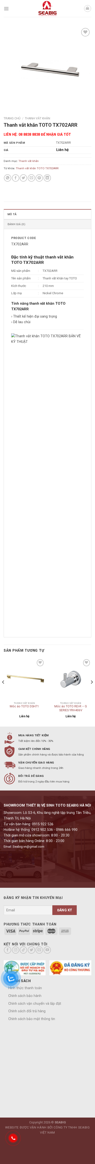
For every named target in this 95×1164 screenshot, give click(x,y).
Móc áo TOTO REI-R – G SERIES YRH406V (70, 708)
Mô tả (12, 214)
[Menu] (6, 8)
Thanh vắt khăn (37, 118)
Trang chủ (12, 118)
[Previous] (3, 692)
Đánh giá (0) (16, 224)
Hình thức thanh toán (25, 988)
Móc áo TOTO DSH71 (24, 706)
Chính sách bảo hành (24, 996)
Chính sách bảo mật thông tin (31, 1019)
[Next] (91, 692)
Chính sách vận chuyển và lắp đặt (34, 1004)
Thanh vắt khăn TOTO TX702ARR (37, 168)
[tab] (47, 214)
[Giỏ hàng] (87, 8)
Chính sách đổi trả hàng (27, 1011)
